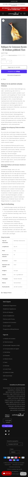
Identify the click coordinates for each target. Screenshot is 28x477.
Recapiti (22, 471)
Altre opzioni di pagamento (14, 75)
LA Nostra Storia (7, 359)
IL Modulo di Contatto (9, 338)
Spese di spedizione (13, 55)
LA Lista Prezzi (7, 369)
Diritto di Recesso (8, 312)
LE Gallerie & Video (8, 372)
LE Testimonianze (8, 342)
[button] (3, 13)
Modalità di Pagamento (9, 305)
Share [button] (4, 79)
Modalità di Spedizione (9, 309)
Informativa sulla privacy (14, 466)
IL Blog (5, 379)
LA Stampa (6, 365)
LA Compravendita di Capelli (11, 348)
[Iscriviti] (9, 420)
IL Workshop (6, 352)
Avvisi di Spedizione (8, 315)
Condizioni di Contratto (9, 322)
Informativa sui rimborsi (17, 464)
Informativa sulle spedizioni (12, 471)
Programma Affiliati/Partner (11, 329)
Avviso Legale (7, 326)
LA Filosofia (6, 355)
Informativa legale (15, 473)
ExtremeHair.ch (10, 462)
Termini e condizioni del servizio (14, 469)
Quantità (3, 58)
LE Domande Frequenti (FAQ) (11, 345)
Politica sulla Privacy (9, 319)
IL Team (5, 362)
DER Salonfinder (7, 375)
